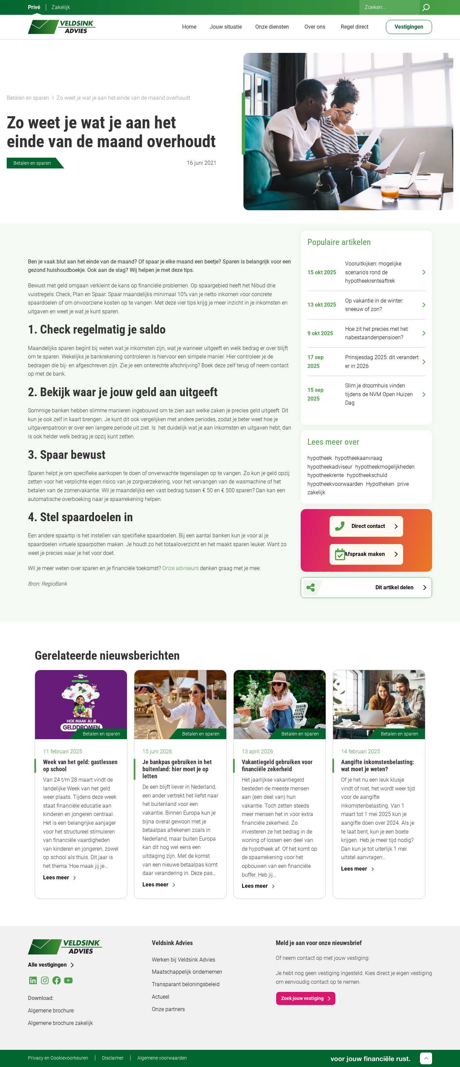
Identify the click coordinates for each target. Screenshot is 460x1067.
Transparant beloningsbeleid (186, 984)
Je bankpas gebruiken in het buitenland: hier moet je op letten (177, 769)
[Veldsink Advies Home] (61, 27)
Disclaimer (113, 1058)
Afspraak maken (364, 554)
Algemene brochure (51, 1010)
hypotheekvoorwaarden (335, 484)
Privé (34, 7)
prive (403, 484)
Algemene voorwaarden (162, 1058)
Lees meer (56, 877)
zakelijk (316, 492)
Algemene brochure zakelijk (60, 1023)
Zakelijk (61, 7)
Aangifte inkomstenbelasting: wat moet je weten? (377, 766)
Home (189, 27)
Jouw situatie (226, 27)
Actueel (160, 997)
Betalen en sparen (28, 98)
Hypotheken (380, 484)
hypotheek (319, 458)
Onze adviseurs (180, 568)
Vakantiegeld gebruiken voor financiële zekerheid (277, 766)
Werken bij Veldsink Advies (183, 959)
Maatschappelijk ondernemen (187, 972)
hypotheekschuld (367, 475)
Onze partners (168, 1009)
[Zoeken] (426, 7)
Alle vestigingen (47, 965)
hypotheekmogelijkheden (385, 467)
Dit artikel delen (394, 587)
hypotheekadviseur (329, 467)
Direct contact (368, 526)
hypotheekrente (325, 475)
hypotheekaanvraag (358, 458)
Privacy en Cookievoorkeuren (58, 1058)
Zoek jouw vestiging (302, 998)
